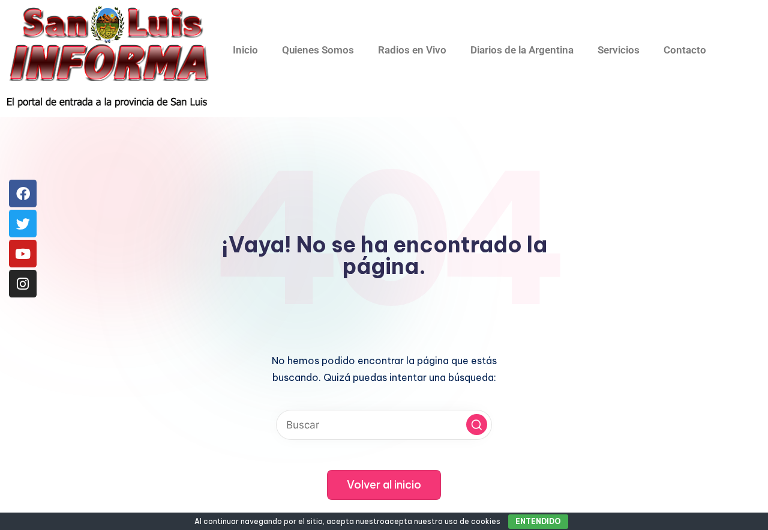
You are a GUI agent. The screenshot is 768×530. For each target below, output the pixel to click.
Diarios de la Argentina (522, 50)
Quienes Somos (318, 50)
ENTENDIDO (538, 521)
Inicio (245, 50)
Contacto (685, 50)
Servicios (619, 50)
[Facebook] (23, 193)
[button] (476, 424)
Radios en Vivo (412, 50)
